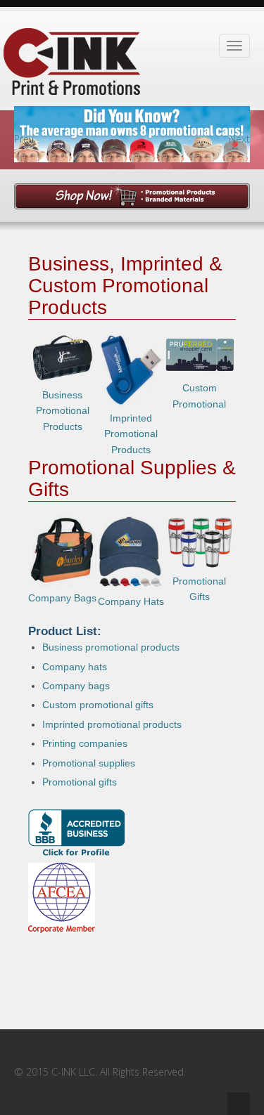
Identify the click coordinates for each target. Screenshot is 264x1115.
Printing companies (84, 743)
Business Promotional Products (62, 410)
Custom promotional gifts (97, 704)
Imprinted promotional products (112, 724)
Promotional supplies (88, 763)
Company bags (76, 685)
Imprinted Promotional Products (131, 433)
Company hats (74, 666)
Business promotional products (111, 647)
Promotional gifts (79, 782)
